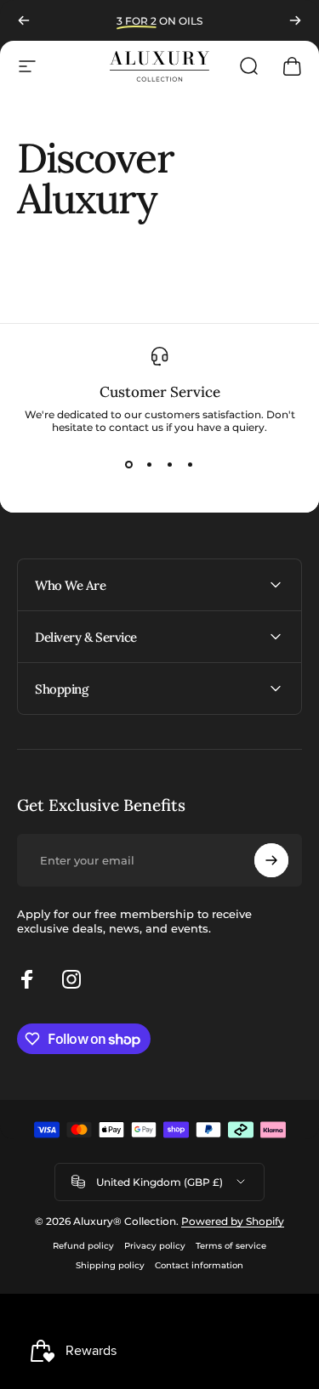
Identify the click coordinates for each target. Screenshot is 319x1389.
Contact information (199, 1265)
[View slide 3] (170, 464)
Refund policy (83, 1245)
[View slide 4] (190, 464)
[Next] (295, 20)
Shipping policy (110, 1265)
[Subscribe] (271, 860)
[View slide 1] (129, 464)
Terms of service (231, 1245)
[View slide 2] (150, 464)
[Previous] (24, 20)
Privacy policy (154, 1245)
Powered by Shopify (232, 1221)
